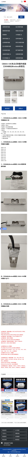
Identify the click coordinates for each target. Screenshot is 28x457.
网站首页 (4, 430)
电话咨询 (3, 456)
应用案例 (17, 436)
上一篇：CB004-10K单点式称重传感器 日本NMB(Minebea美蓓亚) (7, 422)
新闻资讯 (4, 436)
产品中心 (4, 433)
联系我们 (7, 108)
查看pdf (21, 108)
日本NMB (7, 123)
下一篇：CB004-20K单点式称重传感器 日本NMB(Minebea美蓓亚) (20, 422)
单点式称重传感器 (9, 127)
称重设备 (17, 433)
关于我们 (17, 430)
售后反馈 (4, 439)
